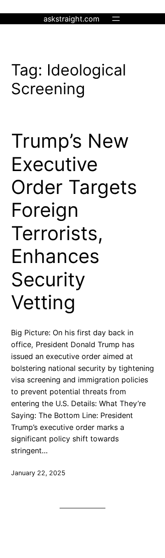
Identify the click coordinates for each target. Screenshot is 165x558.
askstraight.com (71, 18)
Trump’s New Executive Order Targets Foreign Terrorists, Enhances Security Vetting (74, 221)
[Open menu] (115, 18)
